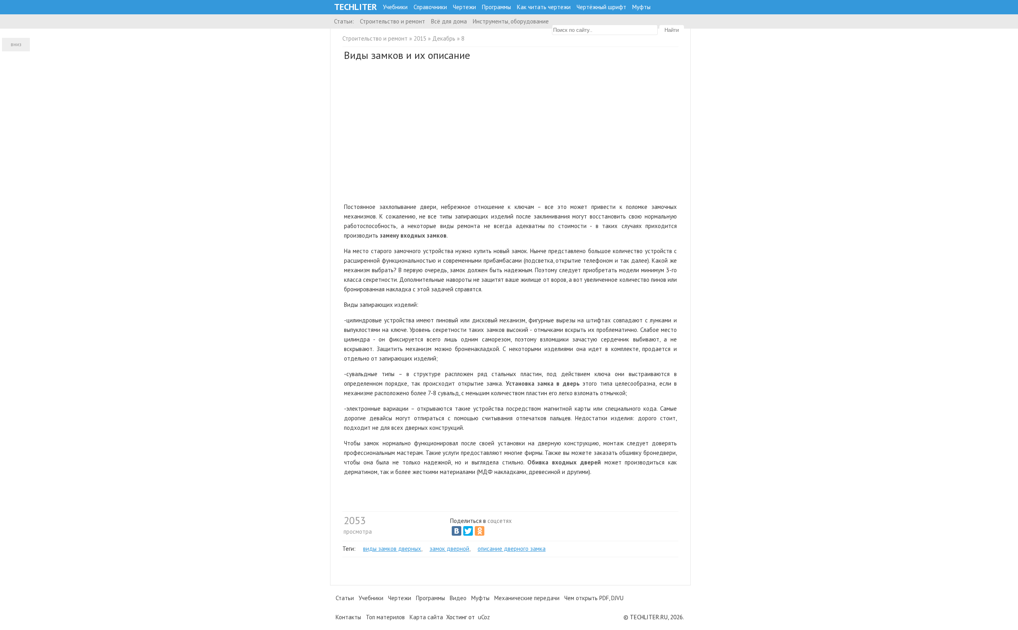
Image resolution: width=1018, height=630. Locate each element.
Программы (496, 7)
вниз (16, 44)
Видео (458, 598)
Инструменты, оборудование (511, 21)
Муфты (641, 7)
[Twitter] (468, 531)
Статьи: (344, 21)
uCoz (484, 617)
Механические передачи (527, 598)
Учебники (395, 7)
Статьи (345, 598)
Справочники (430, 7)
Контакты (348, 617)
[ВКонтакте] (456, 531)
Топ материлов (385, 617)
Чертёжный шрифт (601, 7)
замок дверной (449, 548)
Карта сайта (426, 617)
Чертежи (464, 7)
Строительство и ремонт (392, 21)
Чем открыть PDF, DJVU (594, 598)
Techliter (355, 7)
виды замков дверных (392, 548)
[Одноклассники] (479, 531)
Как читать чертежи (544, 7)
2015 (420, 38)
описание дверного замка (512, 548)
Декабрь (443, 38)
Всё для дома (449, 21)
